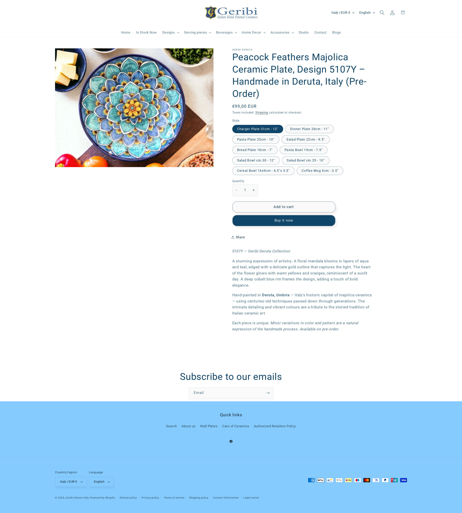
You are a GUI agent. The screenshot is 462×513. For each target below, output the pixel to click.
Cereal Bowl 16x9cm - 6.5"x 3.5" (263, 171)
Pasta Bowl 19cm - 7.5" (304, 150)
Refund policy (128, 497)
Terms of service (174, 497)
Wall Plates (209, 426)
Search (171, 426)
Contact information (226, 497)
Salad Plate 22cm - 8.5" (305, 139)
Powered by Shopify (102, 497)
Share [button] (240, 237)
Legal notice (251, 497)
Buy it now (283, 220)
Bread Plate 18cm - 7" (255, 150)
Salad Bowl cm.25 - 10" (306, 160)
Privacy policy (150, 497)
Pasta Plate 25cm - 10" (256, 139)
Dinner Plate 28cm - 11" (309, 129)
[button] (170, 32)
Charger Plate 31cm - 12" (257, 129)
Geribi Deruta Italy (77, 497)
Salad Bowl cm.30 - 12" (256, 160)
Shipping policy (198, 497)
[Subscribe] (268, 392)
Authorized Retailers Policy (275, 426)
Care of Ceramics (235, 426)
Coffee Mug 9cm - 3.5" (320, 171)
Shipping (261, 112)
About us (188, 426)
